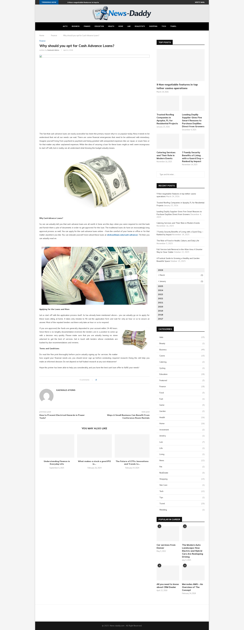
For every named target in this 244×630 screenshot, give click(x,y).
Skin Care (182, 485)
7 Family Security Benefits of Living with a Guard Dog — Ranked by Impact (193, 157)
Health (111, 26)
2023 (160, 294)
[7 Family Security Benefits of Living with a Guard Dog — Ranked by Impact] (193, 141)
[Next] (64, 2)
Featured (182, 380)
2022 (160, 298)
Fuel (182, 399)
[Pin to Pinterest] (106, 380)
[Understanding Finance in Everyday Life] (56, 445)
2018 (160, 314)
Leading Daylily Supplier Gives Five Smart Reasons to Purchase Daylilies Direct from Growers (193, 120)
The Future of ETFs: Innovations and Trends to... (132, 462)
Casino (182, 355)
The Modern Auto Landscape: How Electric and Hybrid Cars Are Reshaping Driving (192, 551)
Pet (182, 466)
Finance (87, 26)
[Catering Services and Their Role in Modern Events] (168, 141)
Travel (173, 26)
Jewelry (182, 435)
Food (182, 392)
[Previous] (61, 2)
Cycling (182, 368)
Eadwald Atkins (53, 50)
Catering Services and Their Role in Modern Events (166, 155)
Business (75, 26)
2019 (160, 310)
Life (182, 448)
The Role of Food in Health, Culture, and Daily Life (178, 240)
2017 (160, 319)
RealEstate (140, 26)
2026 (160, 270)
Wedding (182, 509)
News (182, 460)
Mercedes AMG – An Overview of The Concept (192, 587)
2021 (160, 302)
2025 (160, 286)
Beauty (182, 343)
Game (182, 405)
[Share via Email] (109, 380)
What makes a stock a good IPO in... (94, 462)
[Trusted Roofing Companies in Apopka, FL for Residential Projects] (168, 103)
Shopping (153, 26)
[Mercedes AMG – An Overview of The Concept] (193, 573)
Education (99, 26)
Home (120, 26)
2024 (160, 290)
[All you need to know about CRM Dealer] (168, 573)
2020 (160, 306)
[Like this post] (98, 380)
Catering (182, 362)
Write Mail (200, 2)
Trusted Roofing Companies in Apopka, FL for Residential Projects (167, 119)
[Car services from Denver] (168, 533)
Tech (164, 26)
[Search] (181, 26)
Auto (65, 26)
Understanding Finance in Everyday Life (57, 462)
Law (128, 26)
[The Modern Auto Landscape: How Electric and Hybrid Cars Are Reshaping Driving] (193, 533)
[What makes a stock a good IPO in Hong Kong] (94, 445)
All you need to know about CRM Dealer (168, 585)
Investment (182, 429)
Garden (182, 411)
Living (182, 454)
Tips (182, 497)
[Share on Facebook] (101, 380)
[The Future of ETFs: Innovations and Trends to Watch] (132, 445)
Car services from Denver (166, 546)
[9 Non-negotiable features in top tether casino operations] (181, 65)
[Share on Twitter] (104, 380)
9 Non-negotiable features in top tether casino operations (93, 2)
